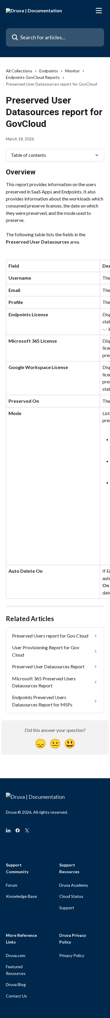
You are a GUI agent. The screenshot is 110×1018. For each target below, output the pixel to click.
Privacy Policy (71, 955)
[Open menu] (99, 10)
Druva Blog (16, 984)
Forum (11, 885)
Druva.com (15, 955)
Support (66, 907)
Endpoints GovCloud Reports (33, 77)
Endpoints (48, 70)
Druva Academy (73, 885)
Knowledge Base (21, 896)
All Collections (19, 70)
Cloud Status (71, 896)
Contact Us (16, 995)
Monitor (72, 70)
